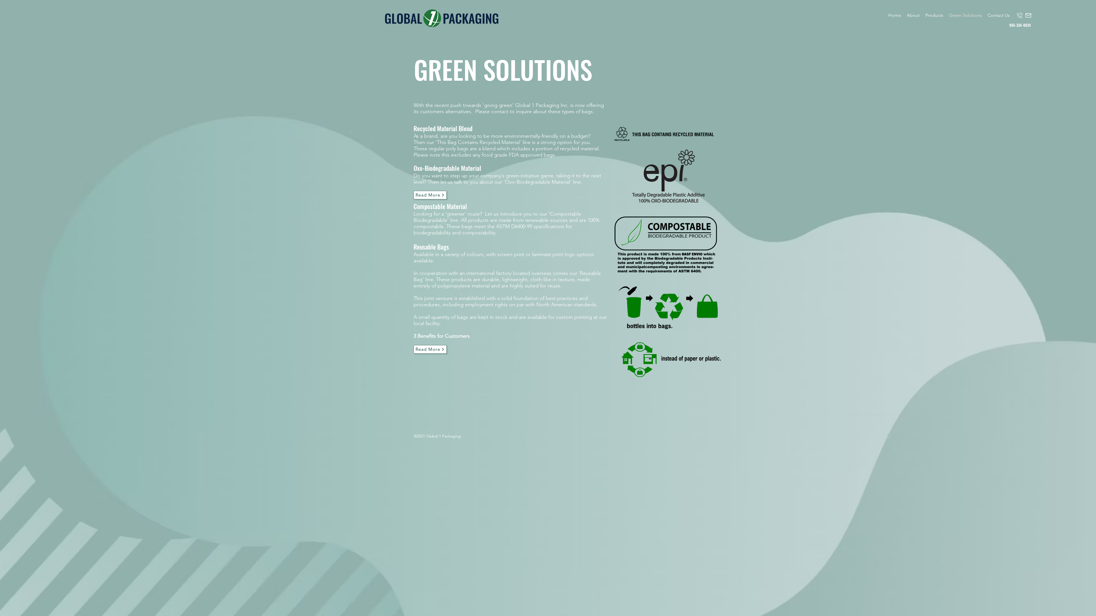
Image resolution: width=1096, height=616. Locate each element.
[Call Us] (1020, 15)
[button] (934, 15)
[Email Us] (1028, 15)
